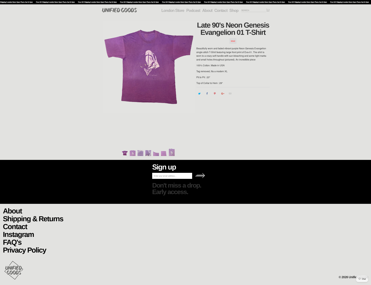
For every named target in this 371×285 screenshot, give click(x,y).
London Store (172, 10)
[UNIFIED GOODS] (119, 12)
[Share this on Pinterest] (215, 93)
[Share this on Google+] (222, 93)
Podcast (193, 10)
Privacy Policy (24, 250)
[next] (191, 82)
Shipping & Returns (33, 218)
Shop (233, 10)
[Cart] (268, 10)
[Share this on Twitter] (199, 93)
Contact (220, 10)
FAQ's (12, 242)
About (207, 10)
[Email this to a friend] (230, 93)
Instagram (18, 234)
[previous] (106, 82)
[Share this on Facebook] (207, 93)
